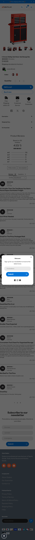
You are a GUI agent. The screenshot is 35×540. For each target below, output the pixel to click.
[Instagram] (17, 280)
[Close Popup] (31, 257)
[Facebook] (15, 280)
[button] (4, 536)
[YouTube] (20, 280)
